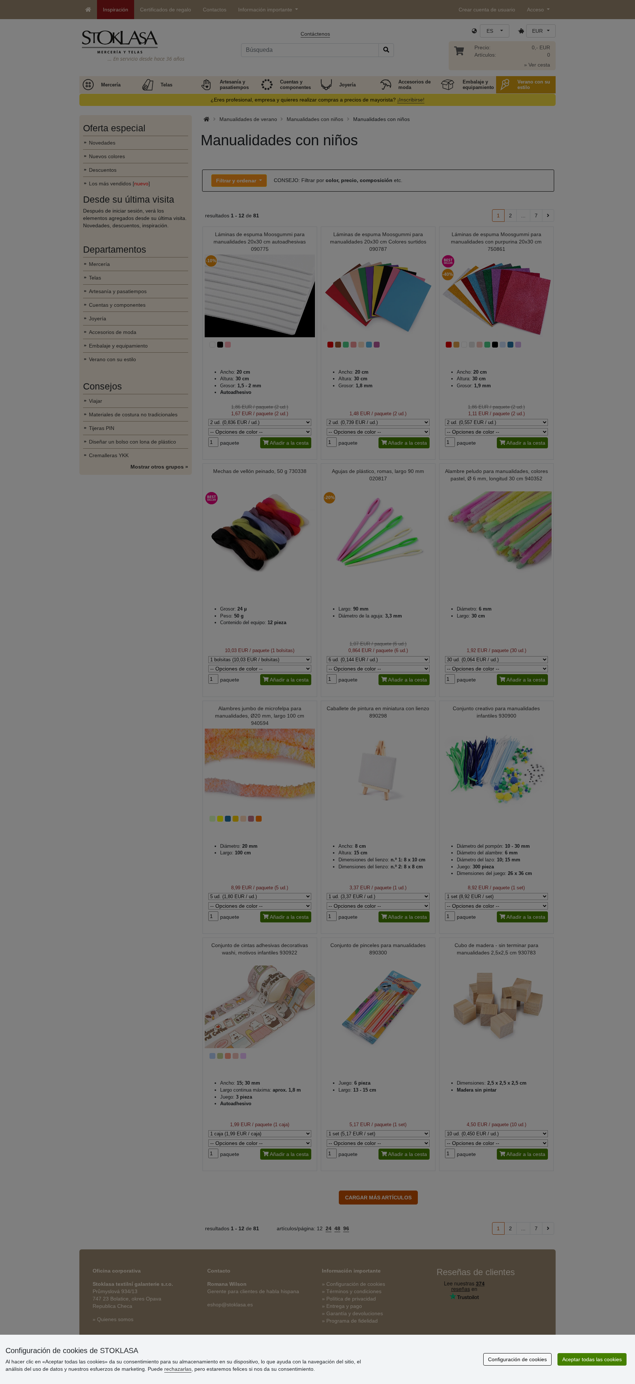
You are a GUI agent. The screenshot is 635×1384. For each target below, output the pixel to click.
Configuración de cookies (517, 1359)
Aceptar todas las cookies (592, 1359)
